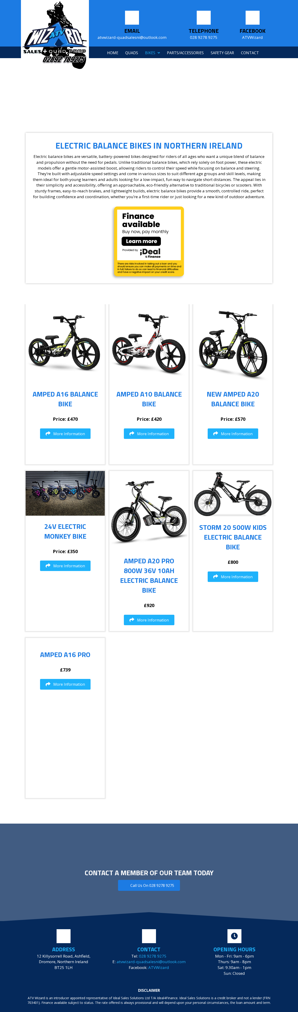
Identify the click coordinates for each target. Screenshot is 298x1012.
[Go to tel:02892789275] (203, 26)
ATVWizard (158, 967)
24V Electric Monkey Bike (65, 531)
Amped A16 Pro (65, 654)
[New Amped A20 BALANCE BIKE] (232, 343)
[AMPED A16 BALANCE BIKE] (65, 343)
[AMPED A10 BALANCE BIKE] (149, 343)
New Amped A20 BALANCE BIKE (233, 399)
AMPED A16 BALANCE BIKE (65, 399)
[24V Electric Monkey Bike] (65, 493)
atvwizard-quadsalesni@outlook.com (151, 961)
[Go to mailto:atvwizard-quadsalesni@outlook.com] (132, 26)
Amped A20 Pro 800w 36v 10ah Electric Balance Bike (149, 575)
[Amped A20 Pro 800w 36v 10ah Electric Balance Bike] (149, 510)
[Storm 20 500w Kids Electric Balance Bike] (232, 493)
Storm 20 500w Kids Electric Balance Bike (233, 537)
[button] (65, 433)
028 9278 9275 (152, 956)
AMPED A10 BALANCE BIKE (149, 399)
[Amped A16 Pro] (65, 640)
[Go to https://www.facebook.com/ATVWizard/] (253, 26)
